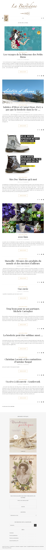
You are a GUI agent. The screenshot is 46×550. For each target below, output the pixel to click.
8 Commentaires (26, 59)
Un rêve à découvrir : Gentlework (23, 381)
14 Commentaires (25, 337)
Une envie (23, 288)
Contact (25, 546)
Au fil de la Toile (23, 52)
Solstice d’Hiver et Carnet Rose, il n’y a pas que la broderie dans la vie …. (23, 108)
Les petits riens (12, 546)
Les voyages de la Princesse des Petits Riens (23, 55)
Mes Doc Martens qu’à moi (23, 179)
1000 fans (23, 236)
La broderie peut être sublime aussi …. (23, 335)
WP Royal (9, 547)
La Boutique (17, 546)
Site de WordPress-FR (14, 540)
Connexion (12, 532)
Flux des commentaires (14, 538)
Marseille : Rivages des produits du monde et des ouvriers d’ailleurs (23, 262)
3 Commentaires (27, 266)
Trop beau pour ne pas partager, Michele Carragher (23, 310)
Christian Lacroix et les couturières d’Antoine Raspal (23, 360)
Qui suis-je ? (7, 546)
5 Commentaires (26, 291)
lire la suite (23, 71)
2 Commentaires (27, 112)
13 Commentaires (25, 182)
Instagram (21, 546)
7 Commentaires (26, 239)
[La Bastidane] (6, 18)
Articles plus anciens (8, 406)
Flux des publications (14, 535)
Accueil (3, 546)
